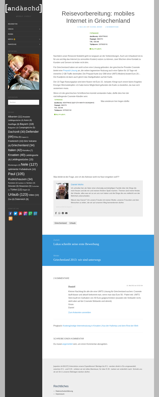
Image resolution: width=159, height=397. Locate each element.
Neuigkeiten (12, 24)
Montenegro (14, 165)
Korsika (27, 150)
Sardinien (22, 183)
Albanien (15, 116)
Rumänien (13, 183)
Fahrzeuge (12, 44)
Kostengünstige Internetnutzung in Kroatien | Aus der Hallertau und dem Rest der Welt (100, 326)
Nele (29, 164)
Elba (17, 137)
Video (34, 195)
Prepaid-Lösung (70, 70)
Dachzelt (16, 131)
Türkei (16, 189)
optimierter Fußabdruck (22, 169)
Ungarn (26, 190)
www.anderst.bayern (64, 207)
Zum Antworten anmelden (79, 312)
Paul (16, 174)
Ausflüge (13, 124)
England (24, 137)
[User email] (66, 213)
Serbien (30, 183)
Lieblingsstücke (22, 159)
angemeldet (67, 344)
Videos (10, 29)
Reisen (10, 34)
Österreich (22, 199)
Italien (15, 150)
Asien (28, 120)
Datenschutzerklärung (64, 391)
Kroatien (16, 155)
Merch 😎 (11, 39)
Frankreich (15, 141)
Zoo (11, 199)
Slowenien (25, 186)
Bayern (27, 124)
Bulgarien (13, 128)
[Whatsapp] (59, 213)
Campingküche (27, 127)
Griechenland (23, 145)
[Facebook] (56, 213)
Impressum (60, 394)
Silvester (13, 186)
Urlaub (18, 194)
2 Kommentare (112, 27)
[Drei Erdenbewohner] (23, 8)
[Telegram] (63, 213)
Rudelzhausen (20, 179)
